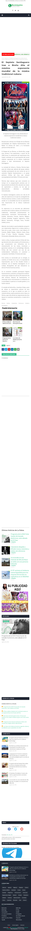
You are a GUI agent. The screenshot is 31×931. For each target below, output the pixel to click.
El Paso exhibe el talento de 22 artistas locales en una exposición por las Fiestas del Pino (15, 712)
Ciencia (24, 900)
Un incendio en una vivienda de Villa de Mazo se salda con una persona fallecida (19, 561)
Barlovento (4, 908)
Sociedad (14, 890)
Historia (4, 897)
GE (9, 834)
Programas (10, 892)
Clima (3, 900)
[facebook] (12, 10)
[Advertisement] (15, 35)
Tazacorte (18, 918)
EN (7, 834)
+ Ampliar (13, 542)
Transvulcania (18, 892)
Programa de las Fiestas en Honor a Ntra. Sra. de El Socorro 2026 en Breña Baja (18, 739)
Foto (20, 900)
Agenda (6, 58)
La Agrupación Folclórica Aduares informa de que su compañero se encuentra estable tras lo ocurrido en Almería (19, 756)
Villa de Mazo (19, 919)
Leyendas (9, 900)
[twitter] (15, 10)
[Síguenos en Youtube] (21, 830)
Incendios (24, 897)
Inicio (3, 58)
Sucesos (4, 892)
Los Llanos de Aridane (6, 914)
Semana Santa (17, 897)
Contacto (22, 925)
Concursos (25, 892)
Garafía (17, 912)
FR (11, 834)
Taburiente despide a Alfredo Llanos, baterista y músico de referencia (20, 549)
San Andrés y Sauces (20, 916)
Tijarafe (3, 919)
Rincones (15, 900)
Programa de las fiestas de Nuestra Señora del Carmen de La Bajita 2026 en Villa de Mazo (14, 722)
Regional (15, 887)
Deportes (21, 887)
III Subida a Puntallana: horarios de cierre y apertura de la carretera (18, 774)
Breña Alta (18, 908)
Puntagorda (18, 914)
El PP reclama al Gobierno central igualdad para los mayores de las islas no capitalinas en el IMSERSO (20, 573)
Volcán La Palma (6, 890)
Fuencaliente (4, 912)
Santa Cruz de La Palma (7, 918)
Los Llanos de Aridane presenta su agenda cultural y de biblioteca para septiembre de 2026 (15, 727)
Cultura (26, 887)
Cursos (19, 890)
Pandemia (26, 895)
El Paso (17, 910)
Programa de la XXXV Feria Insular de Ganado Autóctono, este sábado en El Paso (20, 537)
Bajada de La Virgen (6, 895)
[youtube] (18, 10)
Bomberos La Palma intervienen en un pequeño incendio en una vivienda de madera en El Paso (18, 747)
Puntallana (4, 916)
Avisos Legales (15, 925)
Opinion (14, 895)
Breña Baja (4, 910)
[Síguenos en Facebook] (9, 830)
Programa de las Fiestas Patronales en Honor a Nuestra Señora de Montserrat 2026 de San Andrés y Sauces (18, 766)
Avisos (23, 890)
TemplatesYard (14, 927)
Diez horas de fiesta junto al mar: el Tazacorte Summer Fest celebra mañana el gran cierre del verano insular (15, 717)
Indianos (10, 897)
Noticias (4, 887)
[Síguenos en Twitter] (15, 830)
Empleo (20, 895)
